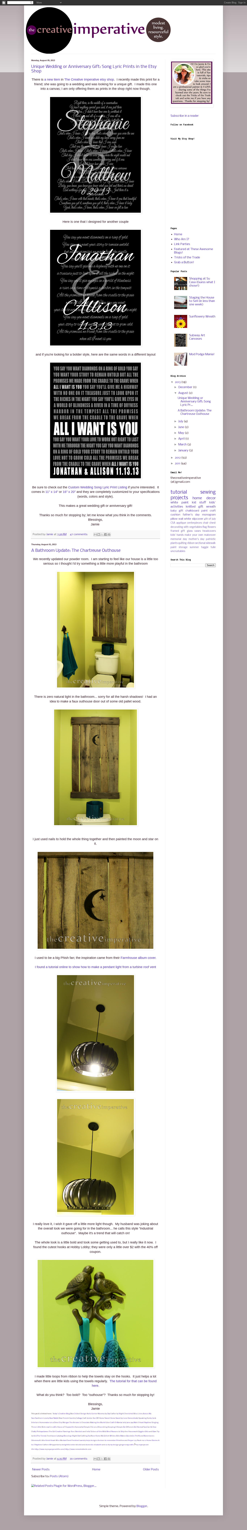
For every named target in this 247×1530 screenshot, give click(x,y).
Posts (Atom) (59, 1476)
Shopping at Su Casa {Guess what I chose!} (202, 282)
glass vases (194, 531)
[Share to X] (102, 534)
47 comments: (79, 534)
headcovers (209, 531)
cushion (175, 514)
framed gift (178, 531)
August (183, 393)
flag (205, 527)
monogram (209, 514)
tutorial (179, 492)
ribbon (191, 543)
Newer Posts (41, 1469)
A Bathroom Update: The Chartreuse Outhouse (76, 550)
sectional (200, 543)
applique (181, 523)
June (181, 427)
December (185, 387)
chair (205, 523)
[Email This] (95, 534)
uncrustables (178, 551)
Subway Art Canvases (197, 337)
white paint (180, 502)
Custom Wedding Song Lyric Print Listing (97, 487)
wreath (211, 506)
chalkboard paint (196, 510)
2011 (178, 463)
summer (194, 547)
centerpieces (194, 523)
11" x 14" (51, 492)
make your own (194, 535)
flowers (212, 527)
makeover (210, 535)
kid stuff (199, 502)
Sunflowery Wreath (202, 316)
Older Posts (151, 1469)
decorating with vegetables (186, 527)
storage (183, 547)
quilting (182, 543)
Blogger (142, 1506)
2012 (178, 457)
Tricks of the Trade (187, 257)
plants (174, 543)
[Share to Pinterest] (109, 534)
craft (213, 510)
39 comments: (79, 1458)
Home (96, 1469)
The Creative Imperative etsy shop (89, 79)
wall (180, 518)
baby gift (177, 510)
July (181, 421)
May (181, 433)
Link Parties (182, 244)
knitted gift (194, 506)
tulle (213, 547)
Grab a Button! (184, 262)
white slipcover (193, 518)
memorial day (179, 539)
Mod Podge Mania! (201, 354)
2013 (178, 382)
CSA (173, 523)
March (182, 444)
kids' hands (177, 535)
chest (212, 523)
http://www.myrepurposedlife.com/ (50, 1449)
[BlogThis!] (99, 534)
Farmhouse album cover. (138, 958)
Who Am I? (181, 239)
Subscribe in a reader (185, 116)
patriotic (211, 539)
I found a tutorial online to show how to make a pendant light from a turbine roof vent (95, 967)
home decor (204, 498)
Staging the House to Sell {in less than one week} (202, 301)
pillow (174, 518)
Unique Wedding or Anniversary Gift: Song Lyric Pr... (194, 401)
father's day (191, 514)
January (183, 450)
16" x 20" (69, 492)
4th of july (210, 519)
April (181, 438)
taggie (204, 547)
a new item (52, 79)
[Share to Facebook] (105, 534)
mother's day (197, 539)
